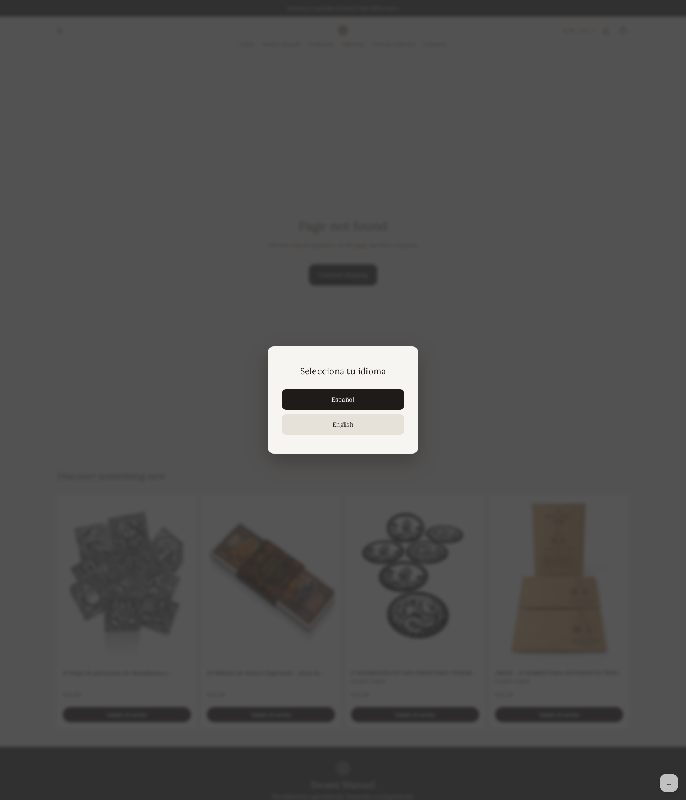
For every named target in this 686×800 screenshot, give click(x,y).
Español (342, 399)
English (343, 424)
